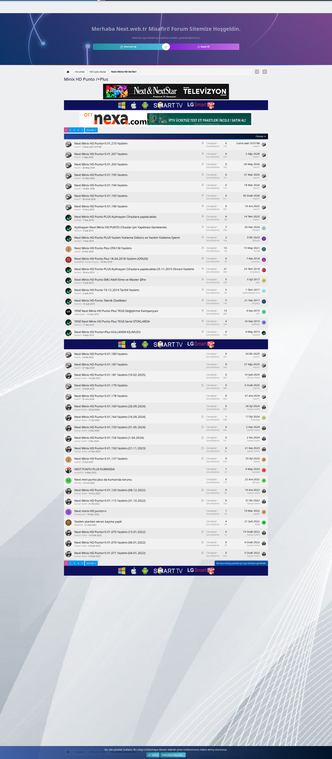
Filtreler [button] (260, 136)
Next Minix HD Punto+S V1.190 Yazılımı (100, 206)
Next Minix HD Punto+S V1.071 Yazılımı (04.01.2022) (109, 553)
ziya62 (77, 251)
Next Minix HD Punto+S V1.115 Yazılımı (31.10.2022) (109, 501)
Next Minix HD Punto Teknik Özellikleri (100, 300)
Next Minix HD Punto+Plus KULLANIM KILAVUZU (107, 332)
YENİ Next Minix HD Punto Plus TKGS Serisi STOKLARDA (112, 321)
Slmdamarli (79, 514)
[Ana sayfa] (68, 72)
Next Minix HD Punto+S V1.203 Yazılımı (100, 164)
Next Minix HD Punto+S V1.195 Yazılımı (100, 175)
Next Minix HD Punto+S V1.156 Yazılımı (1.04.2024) (109, 438)
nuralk (257, 251)
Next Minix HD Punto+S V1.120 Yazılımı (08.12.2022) (109, 490)
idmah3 (256, 230)
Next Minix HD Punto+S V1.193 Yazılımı (100, 196)
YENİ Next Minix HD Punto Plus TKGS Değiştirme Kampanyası (116, 311)
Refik (257, 524)
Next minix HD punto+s (90, 511)
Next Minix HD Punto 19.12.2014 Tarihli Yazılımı (106, 290)
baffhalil (256, 324)
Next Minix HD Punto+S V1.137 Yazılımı (100, 459)
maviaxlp (255, 419)
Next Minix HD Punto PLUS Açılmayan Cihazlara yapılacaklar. (115, 217)
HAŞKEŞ (256, 303)
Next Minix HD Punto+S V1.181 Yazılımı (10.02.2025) (109, 375)
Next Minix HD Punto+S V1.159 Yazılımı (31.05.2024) (109, 427)
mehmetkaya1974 (251, 292)
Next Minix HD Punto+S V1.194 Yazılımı (100, 185)
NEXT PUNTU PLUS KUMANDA (94, 469)
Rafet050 (78, 524)
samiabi (256, 472)
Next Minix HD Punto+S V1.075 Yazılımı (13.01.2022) (109, 532)
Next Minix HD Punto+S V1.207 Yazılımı (100, 154)
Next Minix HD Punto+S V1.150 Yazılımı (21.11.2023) (109, 448)
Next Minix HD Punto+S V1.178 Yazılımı (100, 396)
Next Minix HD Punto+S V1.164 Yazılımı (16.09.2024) (109, 417)
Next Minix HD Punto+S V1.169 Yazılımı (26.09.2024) (109, 406)
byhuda (256, 240)
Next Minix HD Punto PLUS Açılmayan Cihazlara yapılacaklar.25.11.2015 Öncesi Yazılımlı (134, 269)
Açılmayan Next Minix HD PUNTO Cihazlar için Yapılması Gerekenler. (120, 227)
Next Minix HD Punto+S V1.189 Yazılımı (100, 354)
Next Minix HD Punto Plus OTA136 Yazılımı (103, 248)
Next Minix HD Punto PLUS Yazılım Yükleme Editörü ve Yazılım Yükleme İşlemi (127, 238)
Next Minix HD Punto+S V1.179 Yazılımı (100, 385)
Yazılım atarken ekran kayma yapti (98, 521)
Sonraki (90, 130)
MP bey (77, 482)
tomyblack (255, 271)
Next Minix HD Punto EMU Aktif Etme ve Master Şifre (110, 280)
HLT (258, 313)
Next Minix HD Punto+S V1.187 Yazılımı (100, 364)
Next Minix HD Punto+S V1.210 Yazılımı (100, 143)
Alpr (258, 282)
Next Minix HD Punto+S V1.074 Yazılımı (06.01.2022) (109, 542)
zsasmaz (255, 261)
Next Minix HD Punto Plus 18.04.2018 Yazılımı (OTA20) (111, 259)
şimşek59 (79, 472)
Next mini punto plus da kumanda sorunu (103, 479)
